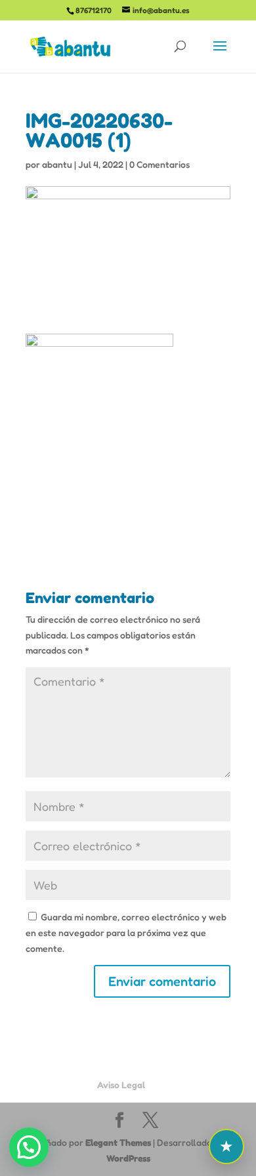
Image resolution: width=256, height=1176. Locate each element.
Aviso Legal (121, 1084)
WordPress (128, 1158)
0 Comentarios (159, 164)
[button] (29, 1147)
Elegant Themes (118, 1142)
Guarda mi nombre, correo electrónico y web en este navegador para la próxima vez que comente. (126, 932)
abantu (57, 164)
